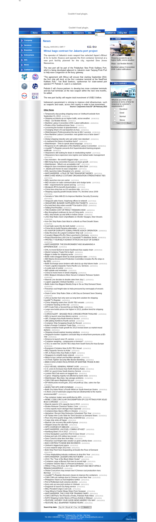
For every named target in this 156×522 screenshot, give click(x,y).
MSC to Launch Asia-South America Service (63, 371)
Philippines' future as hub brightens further (62, 480)
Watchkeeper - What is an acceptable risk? (62, 164)
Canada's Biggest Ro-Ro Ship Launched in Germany (67, 235)
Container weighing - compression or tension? (64, 341)
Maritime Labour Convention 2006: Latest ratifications (67, 123)
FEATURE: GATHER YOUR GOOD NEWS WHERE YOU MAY (70, 500)
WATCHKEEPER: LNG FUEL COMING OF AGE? (65, 429)
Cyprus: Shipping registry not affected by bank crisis (66, 376)
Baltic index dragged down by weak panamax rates (66, 257)
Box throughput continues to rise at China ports (64, 212)
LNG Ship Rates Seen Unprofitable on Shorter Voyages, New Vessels (73, 217)
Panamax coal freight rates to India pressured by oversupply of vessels (74, 289)
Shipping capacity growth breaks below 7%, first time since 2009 (71, 192)
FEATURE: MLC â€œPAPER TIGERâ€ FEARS (64, 503)
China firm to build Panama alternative (61, 228)
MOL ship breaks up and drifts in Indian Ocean (64, 215)
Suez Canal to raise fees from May (59, 438)
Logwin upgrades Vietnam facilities (59, 282)
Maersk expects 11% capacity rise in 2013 (62, 404)
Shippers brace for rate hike (56, 425)
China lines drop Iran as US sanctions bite (62, 189)
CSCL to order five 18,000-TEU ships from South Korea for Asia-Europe (74, 344)
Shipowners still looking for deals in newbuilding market (68, 153)
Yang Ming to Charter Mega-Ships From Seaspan (65, 491)
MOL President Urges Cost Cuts (58, 489)
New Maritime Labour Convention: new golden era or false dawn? (72, 134)
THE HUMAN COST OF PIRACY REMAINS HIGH (65, 210)
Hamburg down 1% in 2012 (56, 432)
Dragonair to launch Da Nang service (60, 487)
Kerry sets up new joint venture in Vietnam (62, 484)
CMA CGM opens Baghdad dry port (59, 380)
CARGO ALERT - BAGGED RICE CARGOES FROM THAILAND (71, 314)
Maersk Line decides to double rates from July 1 (65, 280)
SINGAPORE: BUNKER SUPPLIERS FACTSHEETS (66, 203)
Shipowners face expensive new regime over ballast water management (75, 155)
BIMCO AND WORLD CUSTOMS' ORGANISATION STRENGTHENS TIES (75, 176)
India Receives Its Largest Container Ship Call (64, 233)
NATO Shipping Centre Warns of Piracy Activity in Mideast (68, 498)
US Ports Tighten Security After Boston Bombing (65, 360)
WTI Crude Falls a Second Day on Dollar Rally (64, 307)
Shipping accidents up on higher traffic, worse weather (67, 118)
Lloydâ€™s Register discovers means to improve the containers (71, 475)
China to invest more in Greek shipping (61, 273)
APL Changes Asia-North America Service (62, 318)
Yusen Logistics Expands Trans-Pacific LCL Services (67, 266)
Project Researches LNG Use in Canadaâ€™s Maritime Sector (71, 237)
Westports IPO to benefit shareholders (61, 187)
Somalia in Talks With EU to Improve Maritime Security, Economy (71, 196)
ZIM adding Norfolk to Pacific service (60, 321)
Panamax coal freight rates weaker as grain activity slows (68, 441)
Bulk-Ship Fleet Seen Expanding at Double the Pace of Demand (71, 450)
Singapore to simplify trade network (60, 355)
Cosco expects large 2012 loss (58, 448)
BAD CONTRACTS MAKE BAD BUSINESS (62, 443)
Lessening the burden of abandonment (61, 128)
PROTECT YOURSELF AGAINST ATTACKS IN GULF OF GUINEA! (72, 240)
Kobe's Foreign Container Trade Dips (60, 325)
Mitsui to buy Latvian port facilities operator (63, 357)
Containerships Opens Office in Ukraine (61, 411)
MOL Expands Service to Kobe (58, 351)
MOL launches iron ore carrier (57, 180)
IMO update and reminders (56, 270)
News (98, 31)
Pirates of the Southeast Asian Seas (59, 125)
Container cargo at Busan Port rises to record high (66, 461)
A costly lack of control (54, 268)
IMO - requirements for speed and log (60, 185)
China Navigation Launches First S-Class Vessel (65, 434)
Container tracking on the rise (57, 305)
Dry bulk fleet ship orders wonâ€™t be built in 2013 (66, 205)
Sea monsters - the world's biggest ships (61, 160)
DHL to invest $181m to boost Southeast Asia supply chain (69, 250)
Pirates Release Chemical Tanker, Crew (61, 406)
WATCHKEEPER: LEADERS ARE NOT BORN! (64, 457)
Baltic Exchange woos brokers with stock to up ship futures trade (71, 264)
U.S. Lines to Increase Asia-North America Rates (65, 369)
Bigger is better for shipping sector (59, 254)
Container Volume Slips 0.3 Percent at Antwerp (64, 464)
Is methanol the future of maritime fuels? (61, 141)
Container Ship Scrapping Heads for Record (63, 323)
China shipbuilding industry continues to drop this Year (67, 454)
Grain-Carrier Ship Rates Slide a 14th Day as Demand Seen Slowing (73, 293)
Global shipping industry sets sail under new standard (67, 139)
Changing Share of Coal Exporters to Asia (62, 130)
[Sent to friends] (94, 47)
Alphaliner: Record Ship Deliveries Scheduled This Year (68, 413)
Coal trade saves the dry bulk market (60, 226)
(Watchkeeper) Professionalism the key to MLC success (68, 132)
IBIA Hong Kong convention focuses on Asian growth (66, 162)
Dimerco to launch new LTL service (59, 339)
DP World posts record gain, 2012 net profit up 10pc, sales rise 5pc (72, 383)
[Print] (89, 47)
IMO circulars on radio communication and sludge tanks (68, 182)
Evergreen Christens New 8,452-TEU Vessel (63, 348)
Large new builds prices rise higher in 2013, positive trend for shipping (74, 309)
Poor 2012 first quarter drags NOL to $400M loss (65, 418)
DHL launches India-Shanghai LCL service (63, 171)
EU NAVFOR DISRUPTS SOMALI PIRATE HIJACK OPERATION (71, 231)
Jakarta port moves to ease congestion (61, 169)
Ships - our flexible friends (56, 121)
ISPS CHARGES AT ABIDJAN (57, 427)
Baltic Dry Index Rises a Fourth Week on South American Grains (71, 389)
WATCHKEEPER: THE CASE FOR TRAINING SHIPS (67, 493)
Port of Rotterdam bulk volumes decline (61, 482)
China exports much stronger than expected (63, 409)
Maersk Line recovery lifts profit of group (61, 422)
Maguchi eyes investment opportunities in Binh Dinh (66, 166)
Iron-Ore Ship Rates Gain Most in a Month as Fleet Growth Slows (71, 221)
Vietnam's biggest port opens (57, 445)
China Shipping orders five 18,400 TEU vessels (64, 302)
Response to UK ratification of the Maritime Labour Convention (71, 146)
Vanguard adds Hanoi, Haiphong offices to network (66, 201)
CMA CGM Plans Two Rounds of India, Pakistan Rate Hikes (69, 496)
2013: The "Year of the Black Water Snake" (63, 459)
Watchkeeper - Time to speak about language (64, 144)
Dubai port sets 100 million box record (61, 436)
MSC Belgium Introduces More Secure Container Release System (72, 275)
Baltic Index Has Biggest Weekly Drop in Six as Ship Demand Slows (73, 284)
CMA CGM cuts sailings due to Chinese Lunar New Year (68, 477)
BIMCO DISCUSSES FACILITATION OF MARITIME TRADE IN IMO (72, 362)
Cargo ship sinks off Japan (56, 420)
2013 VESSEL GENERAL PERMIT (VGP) (62, 367)
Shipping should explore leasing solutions (62, 332)
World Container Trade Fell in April (59, 252)
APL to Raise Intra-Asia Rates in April (60, 353)
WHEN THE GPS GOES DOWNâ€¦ (59, 387)
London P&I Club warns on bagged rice (61, 373)
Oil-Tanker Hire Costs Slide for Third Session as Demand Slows (71, 416)
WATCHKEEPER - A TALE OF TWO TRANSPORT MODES (69, 173)
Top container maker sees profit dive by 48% (63, 397)
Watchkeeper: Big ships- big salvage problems (64, 378)
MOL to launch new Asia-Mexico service (61, 316)
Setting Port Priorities (54, 208)
